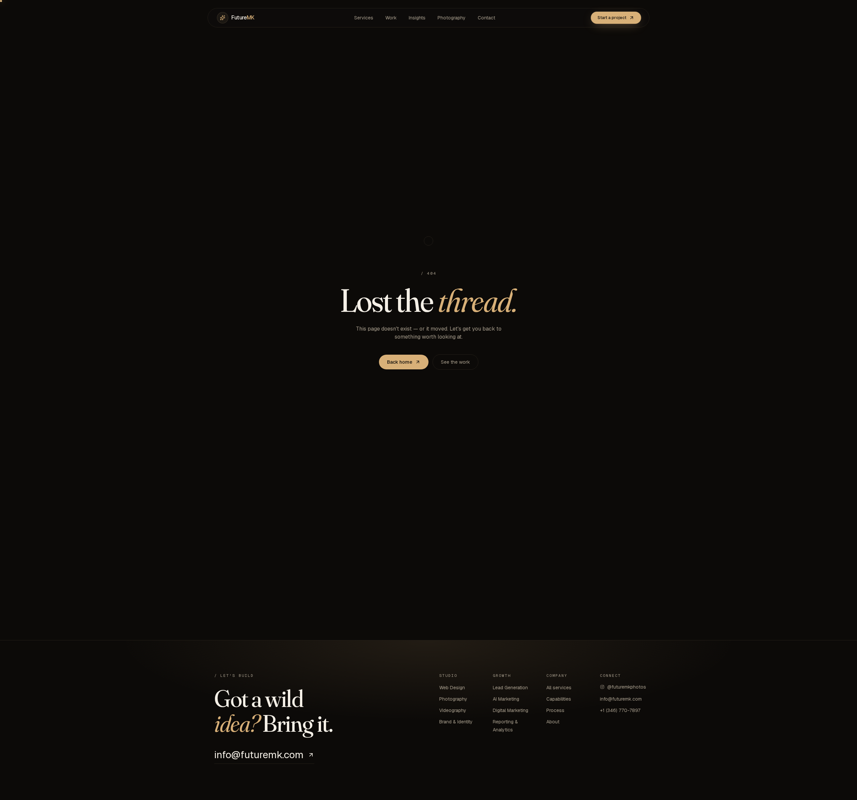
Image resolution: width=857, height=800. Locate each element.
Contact (486, 18)
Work (391, 18)
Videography (452, 710)
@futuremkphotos (626, 687)
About (552, 722)
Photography (452, 18)
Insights (417, 18)
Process (555, 710)
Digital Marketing (510, 710)
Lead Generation (510, 688)
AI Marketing (506, 699)
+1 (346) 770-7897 (620, 710)
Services (363, 18)
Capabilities (558, 699)
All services (558, 688)
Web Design (452, 688)
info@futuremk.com (259, 755)
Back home (399, 362)
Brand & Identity (456, 722)
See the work (455, 362)
